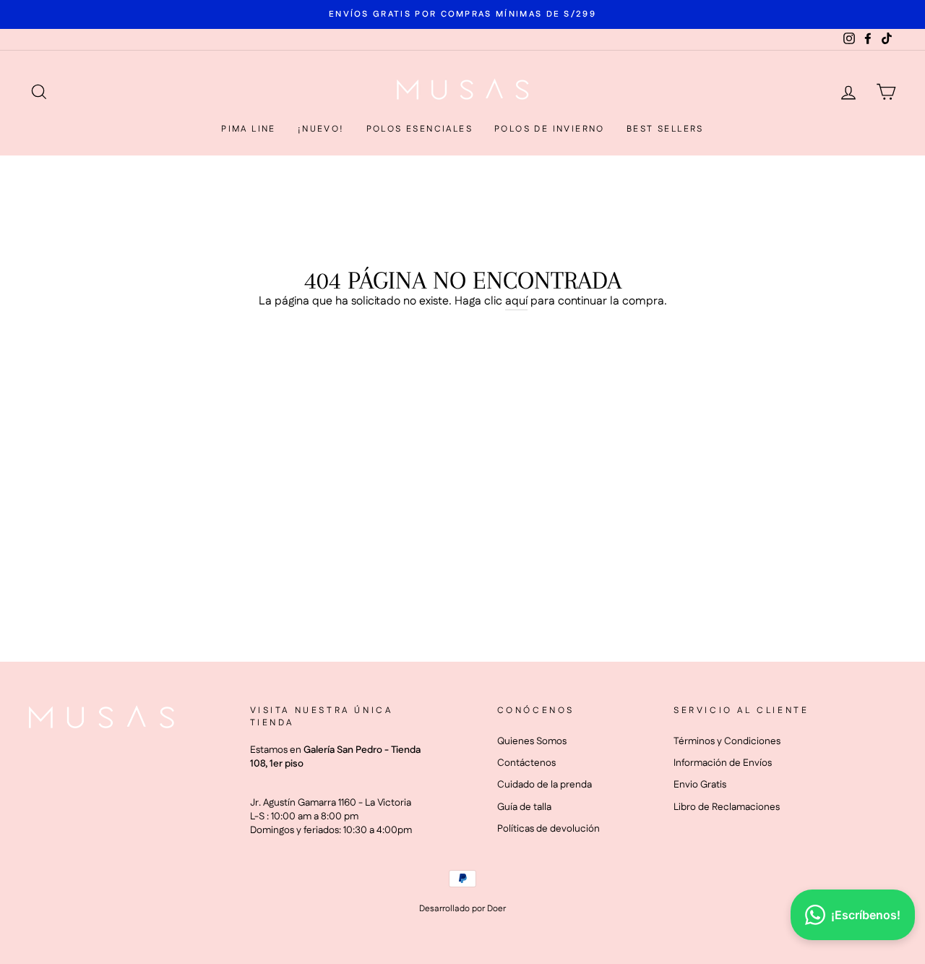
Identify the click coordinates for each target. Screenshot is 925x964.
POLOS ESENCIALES (419, 129)
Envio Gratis (700, 784)
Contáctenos (526, 763)
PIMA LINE (248, 129)
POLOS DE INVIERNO (549, 129)
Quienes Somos (532, 741)
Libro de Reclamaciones (727, 807)
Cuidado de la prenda (544, 784)
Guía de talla (524, 807)
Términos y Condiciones (727, 741)
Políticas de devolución (548, 829)
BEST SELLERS (665, 129)
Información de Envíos (723, 763)
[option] (462, 14)
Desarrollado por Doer (462, 909)
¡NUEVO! (321, 129)
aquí (516, 302)
